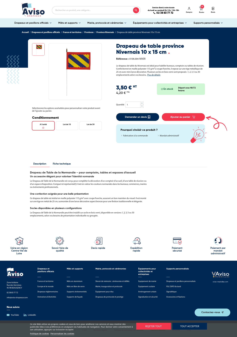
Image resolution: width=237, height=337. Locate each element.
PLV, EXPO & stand (173, 286)
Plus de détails (153, 75)
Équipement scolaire (146, 286)
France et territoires (45, 281)
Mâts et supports (67, 23)
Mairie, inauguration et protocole (108, 286)
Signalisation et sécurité (148, 297)
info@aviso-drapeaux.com (17, 297)
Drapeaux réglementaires (47, 291)
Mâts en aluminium (74, 281)
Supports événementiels (77, 291)
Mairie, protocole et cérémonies (105, 23)
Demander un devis (136, 117)
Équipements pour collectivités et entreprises (158, 23)
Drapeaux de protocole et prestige (109, 297)
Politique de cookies (39, 333)
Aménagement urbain (147, 291)
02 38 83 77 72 (164, 13)
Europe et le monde (45, 286)
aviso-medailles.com (220, 282)
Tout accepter (189, 326)
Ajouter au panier (180, 117)
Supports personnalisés (207, 23)
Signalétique (171, 291)
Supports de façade (75, 297)
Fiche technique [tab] (62, 164)
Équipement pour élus (104, 291)
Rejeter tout (153, 326)
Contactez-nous (210, 312)
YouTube (15, 315)
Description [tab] (39, 164)
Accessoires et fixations (175, 297)
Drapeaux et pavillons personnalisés (181, 281)
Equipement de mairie (147, 281)
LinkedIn (32, 315)
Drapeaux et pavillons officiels (31, 23)
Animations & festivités (46, 297)
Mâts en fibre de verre (75, 286)
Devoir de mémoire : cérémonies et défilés (112, 281)
